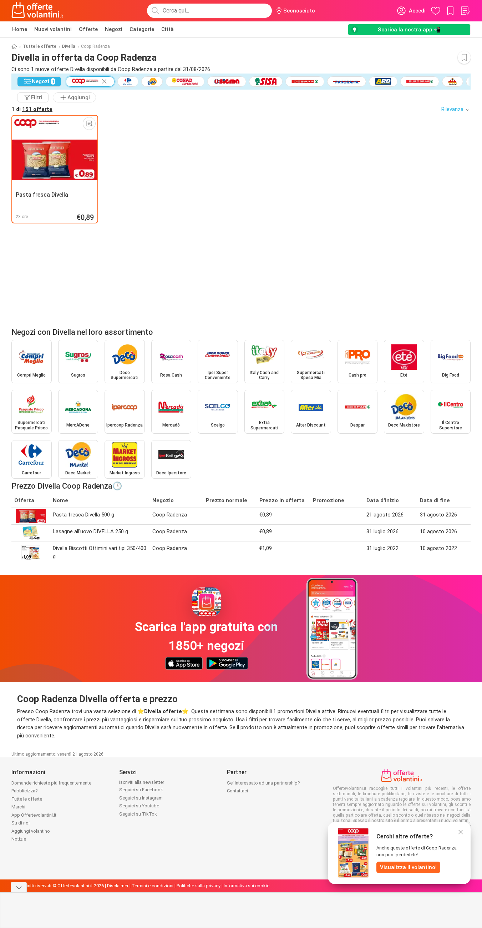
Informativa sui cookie (246, 885)
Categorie (142, 29)
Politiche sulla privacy (198, 885)
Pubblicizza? (24, 790)
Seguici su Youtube (139, 805)
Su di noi (20, 823)
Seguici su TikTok (138, 814)
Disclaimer (117, 885)
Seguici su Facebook (141, 789)
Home (19, 29)
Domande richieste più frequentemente (51, 783)
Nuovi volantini (53, 29)
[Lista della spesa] (465, 10)
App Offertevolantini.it (33, 815)
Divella (68, 46)
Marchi (18, 807)
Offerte (88, 29)
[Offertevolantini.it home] (37, 11)
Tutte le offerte (39, 46)
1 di (31, 109)
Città (167, 29)
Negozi (113, 29)
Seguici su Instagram (141, 798)
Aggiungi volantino (30, 831)
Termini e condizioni (152, 885)
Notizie (18, 839)
